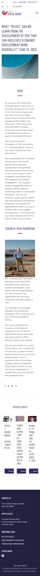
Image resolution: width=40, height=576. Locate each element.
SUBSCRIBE (22, 2)
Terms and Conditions (13, 544)
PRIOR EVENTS (32, 2)
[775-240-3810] (3, 2)
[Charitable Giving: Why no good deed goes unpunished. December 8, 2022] (20, 418)
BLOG (15, 2)
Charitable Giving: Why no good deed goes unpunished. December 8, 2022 (20, 444)
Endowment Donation (13, 540)
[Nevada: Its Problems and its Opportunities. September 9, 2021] (32, 419)
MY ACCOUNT (17, 6)
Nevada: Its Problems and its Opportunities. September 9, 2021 (32, 443)
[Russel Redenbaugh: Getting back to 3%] (7, 419)
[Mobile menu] (37, 13)
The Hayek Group (20, 566)
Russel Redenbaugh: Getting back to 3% (8, 437)
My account (8, 537)
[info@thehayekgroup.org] (3, 7)
